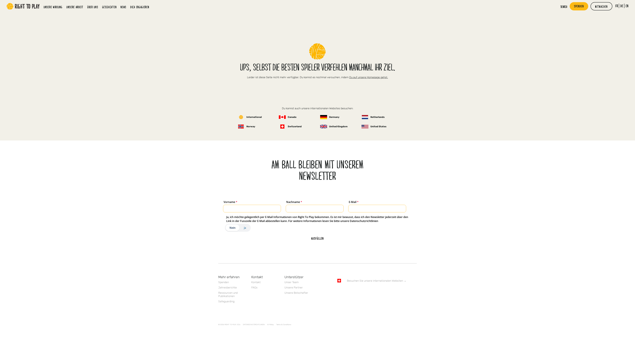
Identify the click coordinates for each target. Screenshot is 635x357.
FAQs (254, 287)
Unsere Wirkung (53, 7)
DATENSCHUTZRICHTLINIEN (254, 325)
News (123, 7)
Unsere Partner (293, 287)
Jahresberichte (227, 287)
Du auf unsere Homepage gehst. (368, 77)
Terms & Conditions (283, 325)
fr (616, 6)
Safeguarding (226, 301)
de (621, 6)
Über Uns (92, 7)
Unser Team (291, 282)
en (627, 6)
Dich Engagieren (139, 7)
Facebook (339, 290)
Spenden (223, 282)
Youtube (367, 290)
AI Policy (270, 325)
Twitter (346, 290)
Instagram (353, 290)
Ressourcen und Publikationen (228, 294)
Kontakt (256, 282)
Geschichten (109, 7)
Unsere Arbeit (74, 7)
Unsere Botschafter (296, 292)
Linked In (360, 290)
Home (23, 6)
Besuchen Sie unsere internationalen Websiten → (376, 280)
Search (563, 6)
